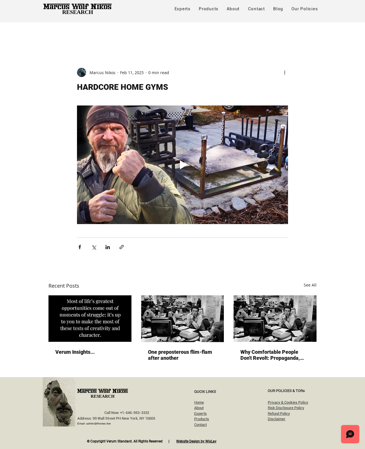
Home (199, 402)
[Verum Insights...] (89, 318)
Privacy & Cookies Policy (288, 402)
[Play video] (182, 164)
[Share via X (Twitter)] (93, 247)
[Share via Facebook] (79, 247)
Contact (200, 424)
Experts (200, 413)
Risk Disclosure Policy (286, 408)
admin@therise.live (98, 423)
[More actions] (284, 72)
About (199, 408)
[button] (305, 8)
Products (201, 419)
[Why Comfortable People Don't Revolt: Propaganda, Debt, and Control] (275, 318)
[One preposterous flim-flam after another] (182, 318)
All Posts (57, 33)
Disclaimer (276, 419)
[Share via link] (121, 247)
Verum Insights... (75, 352)
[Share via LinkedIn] (107, 247)
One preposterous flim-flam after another (180, 355)
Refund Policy (279, 413)
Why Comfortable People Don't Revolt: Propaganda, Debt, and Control (270, 355)
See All (310, 285)
